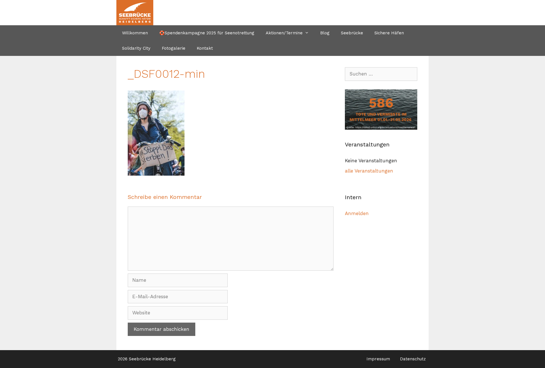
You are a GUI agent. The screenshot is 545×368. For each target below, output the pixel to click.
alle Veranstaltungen (369, 171)
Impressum (378, 358)
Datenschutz (413, 358)
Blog (325, 32)
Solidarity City (136, 48)
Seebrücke (352, 32)
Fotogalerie (173, 48)
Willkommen (135, 32)
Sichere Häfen (389, 32)
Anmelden (357, 213)
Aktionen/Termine (284, 32)
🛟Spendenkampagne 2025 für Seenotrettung (206, 32)
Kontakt (205, 48)
